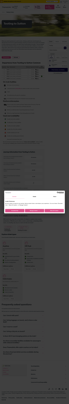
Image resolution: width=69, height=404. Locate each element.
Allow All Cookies (54, 210)
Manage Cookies (34, 210)
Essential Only (14, 210)
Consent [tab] (14, 196)
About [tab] (54, 196)
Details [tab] (34, 196)
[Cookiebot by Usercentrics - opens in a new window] (58, 193)
